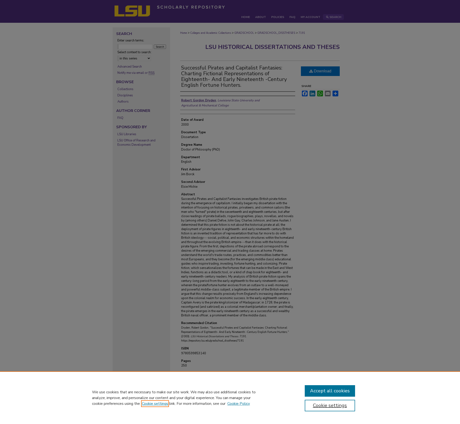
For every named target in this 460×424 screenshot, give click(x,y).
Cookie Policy (238, 403)
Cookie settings (155, 403)
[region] (230, 397)
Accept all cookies (330, 391)
